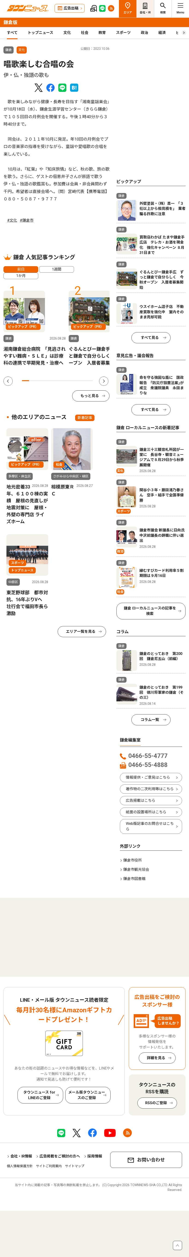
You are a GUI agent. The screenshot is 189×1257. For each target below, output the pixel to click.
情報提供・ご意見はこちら (148, 777)
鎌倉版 (10, 22)
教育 (102, 32)
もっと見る (89, 396)
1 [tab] (25, 380)
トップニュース (40, 32)
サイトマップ (74, 1166)
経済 (162, 32)
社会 (84, 32)
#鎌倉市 (26, 220)
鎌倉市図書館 (134, 879)
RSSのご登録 (156, 1103)
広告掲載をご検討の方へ (59, 1156)
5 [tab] (53, 380)
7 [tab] (68, 380)
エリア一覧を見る (80, 631)
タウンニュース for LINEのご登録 (39, 1095)
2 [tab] (32, 380)
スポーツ (123, 32)
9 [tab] (82, 380)
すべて (12, 32)
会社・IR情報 (21, 1156)
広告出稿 (71, 8)
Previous (8, 381)
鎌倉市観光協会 (136, 869)
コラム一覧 (150, 719)
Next (103, 381)
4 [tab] (46, 380)
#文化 (12, 220)
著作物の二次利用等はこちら (150, 789)
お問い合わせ (151, 1160)
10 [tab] (89, 380)
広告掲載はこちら (140, 800)
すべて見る (150, 337)
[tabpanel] (34, 328)
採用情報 (94, 1156)
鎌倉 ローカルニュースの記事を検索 (150, 611)
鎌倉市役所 (132, 860)
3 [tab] (39, 380)
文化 (67, 32)
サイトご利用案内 (49, 1166)
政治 (144, 32)
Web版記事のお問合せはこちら (150, 826)
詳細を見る (156, 1058)
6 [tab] (61, 380)
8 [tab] (75, 380)
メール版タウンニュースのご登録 (86, 1095)
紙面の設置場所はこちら (146, 812)
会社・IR (145, 12)
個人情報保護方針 (20, 1166)
